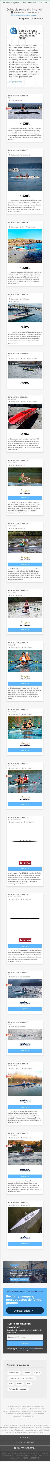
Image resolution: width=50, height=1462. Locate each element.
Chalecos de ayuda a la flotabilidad (21, 1378)
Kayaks (37, 1373)
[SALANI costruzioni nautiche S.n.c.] (25, 1002)
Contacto (25, 497)
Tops (29, 1384)
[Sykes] (25, 491)
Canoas (27, 1373)
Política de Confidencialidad (26, 1348)
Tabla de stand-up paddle (18, 1389)
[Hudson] (25, 862)
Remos (19, 1384)
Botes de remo (14, 1373)
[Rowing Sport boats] (25, 122)
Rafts (11, 1384)
